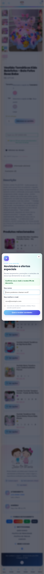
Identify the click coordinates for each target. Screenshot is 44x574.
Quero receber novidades (22, 312)
